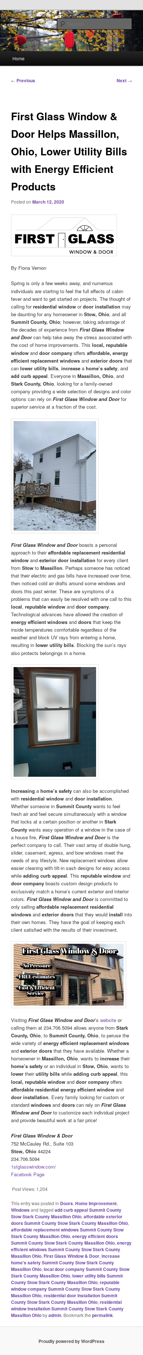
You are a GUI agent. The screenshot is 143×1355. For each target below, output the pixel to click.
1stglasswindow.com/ (33, 1166)
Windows (20, 1210)
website (108, 1020)
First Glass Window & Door (71, 1256)
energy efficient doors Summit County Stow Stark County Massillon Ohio (64, 1239)
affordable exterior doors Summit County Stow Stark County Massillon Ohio (69, 1219)
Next (124, 80)
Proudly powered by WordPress (71, 1341)
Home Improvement (96, 1203)
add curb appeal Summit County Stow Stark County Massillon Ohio (66, 1213)
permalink (102, 1315)
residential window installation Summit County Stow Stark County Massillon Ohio (67, 1308)
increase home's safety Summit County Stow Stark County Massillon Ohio (65, 1262)
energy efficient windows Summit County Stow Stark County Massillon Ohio (71, 1249)
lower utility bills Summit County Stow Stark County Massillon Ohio (67, 1279)
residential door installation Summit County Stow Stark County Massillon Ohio (64, 1298)
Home (18, 58)
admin (54, 1315)
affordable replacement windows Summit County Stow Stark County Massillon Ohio (67, 1232)
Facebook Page (27, 1174)
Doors (66, 1203)
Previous (23, 80)
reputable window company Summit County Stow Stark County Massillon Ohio (65, 1289)
